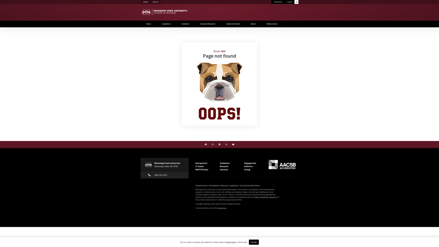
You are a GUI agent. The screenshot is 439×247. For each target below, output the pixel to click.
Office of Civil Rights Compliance (265, 197)
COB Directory (278, 2)
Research (224, 166)
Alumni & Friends (233, 24)
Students (185, 24)
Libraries (224, 169)
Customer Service (201, 185)
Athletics (248, 166)
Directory (157, 2)
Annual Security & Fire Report (250, 185)
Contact (289, 2)
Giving (247, 169)
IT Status (199, 166)
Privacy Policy (231, 242)
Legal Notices (233, 185)
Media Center (272, 24)
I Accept (254, 242)
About (253, 24)
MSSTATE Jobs (201, 169)
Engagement (250, 163)
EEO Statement (214, 185)
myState (146, 2)
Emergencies (201, 163)
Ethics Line (224, 185)
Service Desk (221, 208)
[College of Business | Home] (165, 12)
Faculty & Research (207, 24)
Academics (166, 24)
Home (148, 24)
